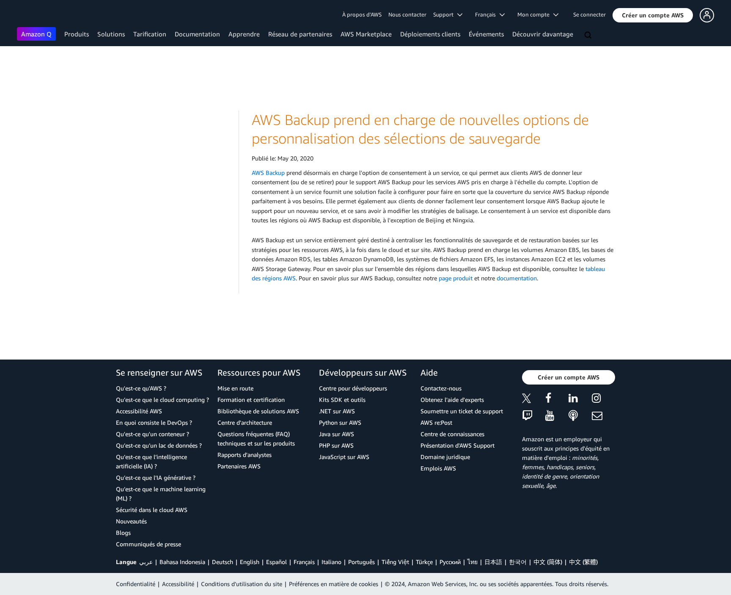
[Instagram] (603, 399)
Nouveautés (131, 521)
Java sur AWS (336, 433)
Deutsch (222, 561)
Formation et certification (251, 399)
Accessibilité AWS (139, 411)
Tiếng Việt (395, 561)
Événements (486, 34)
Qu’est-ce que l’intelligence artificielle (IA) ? (151, 461)
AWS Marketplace (366, 34)
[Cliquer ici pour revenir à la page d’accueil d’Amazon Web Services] (29, 15)
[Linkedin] (580, 399)
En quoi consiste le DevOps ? (154, 422)
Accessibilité (178, 583)
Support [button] (445, 14)
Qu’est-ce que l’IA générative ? (155, 477)
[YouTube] (557, 416)
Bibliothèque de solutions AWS (258, 411)
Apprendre (244, 34)
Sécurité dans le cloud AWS (151, 509)
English (249, 561)
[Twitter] (533, 399)
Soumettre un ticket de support (461, 411)
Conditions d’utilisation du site (241, 583)
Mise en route (235, 388)
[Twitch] (533, 416)
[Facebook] (557, 399)
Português (361, 561)
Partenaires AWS (239, 466)
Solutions (111, 34)
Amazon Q (36, 34)
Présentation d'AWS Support (457, 445)
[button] (653, 15)
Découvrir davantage (542, 34)
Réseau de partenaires (300, 34)
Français (304, 561)
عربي (146, 561)
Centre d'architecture (244, 422)
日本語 (493, 561)
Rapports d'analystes (244, 454)
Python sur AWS (340, 422)
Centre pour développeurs (353, 388)
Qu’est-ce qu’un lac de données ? (159, 445)
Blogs (123, 532)
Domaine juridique (445, 456)
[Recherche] (589, 35)
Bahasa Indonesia (182, 561)
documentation (517, 278)
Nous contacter (407, 14)
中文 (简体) (547, 561)
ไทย (472, 561)
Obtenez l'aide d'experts (452, 399)
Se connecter (589, 14)
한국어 (518, 561)
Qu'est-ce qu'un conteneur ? (152, 433)
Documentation (197, 34)
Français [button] (487, 14)
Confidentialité (135, 583)
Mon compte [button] (535, 14)
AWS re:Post (436, 422)
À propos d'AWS (362, 14)
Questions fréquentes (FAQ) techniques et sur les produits (256, 438)
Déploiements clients (430, 34)
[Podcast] (580, 416)
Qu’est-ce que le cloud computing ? (162, 399)
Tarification (149, 34)
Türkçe (424, 561)
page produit (456, 278)
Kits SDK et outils (342, 399)
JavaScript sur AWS (344, 456)
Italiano (331, 561)
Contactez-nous (441, 388)
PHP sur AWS (336, 445)
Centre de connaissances (452, 433)
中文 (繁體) (583, 561)
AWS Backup (268, 172)
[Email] (603, 416)
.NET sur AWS (337, 411)
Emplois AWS (438, 468)
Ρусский (450, 561)
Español (276, 561)
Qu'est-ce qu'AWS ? (141, 388)
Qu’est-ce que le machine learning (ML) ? (161, 493)
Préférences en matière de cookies (333, 583)
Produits (76, 34)
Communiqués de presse (148, 544)
